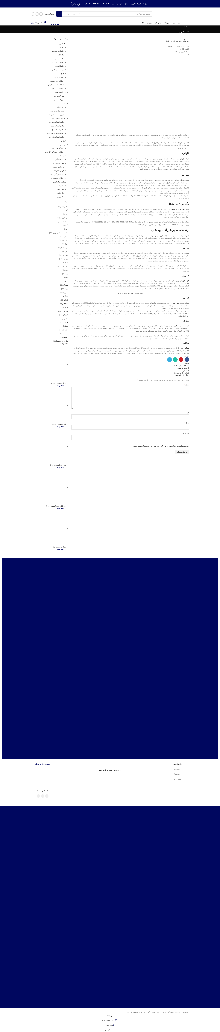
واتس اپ (75, 3)
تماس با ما (177, 779)
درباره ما (177, 774)
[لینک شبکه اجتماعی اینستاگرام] (41, 14)
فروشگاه (177, 769)
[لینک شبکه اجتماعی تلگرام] (32, 14)
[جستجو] (59, 14)
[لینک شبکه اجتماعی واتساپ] (37, 14)
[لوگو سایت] (174, 14)
